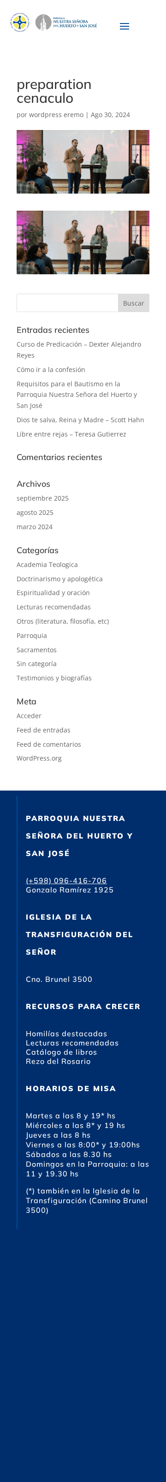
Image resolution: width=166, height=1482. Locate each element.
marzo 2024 (35, 526)
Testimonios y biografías (54, 677)
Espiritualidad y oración (53, 592)
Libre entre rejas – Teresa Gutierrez (71, 434)
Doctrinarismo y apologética (60, 578)
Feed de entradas (44, 730)
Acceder (29, 715)
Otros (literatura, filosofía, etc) (63, 621)
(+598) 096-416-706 (66, 880)
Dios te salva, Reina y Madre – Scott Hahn (80, 419)
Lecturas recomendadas (54, 606)
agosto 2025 (35, 512)
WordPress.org (39, 758)
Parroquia (32, 635)
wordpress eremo (56, 114)
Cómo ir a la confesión (51, 369)
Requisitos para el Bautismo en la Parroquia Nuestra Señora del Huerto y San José (77, 394)
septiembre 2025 (43, 498)
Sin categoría (37, 663)
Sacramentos (37, 649)
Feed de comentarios (49, 744)
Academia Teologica (47, 564)
